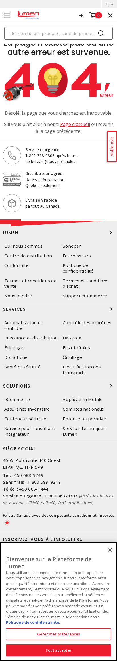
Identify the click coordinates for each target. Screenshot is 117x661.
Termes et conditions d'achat (85, 283)
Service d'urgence (42, 149)
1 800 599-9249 (44, 482)
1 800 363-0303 (61, 496)
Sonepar (72, 246)
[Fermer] (110, 550)
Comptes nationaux (83, 409)
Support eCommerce (85, 295)
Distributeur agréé (43, 173)
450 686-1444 (33, 489)
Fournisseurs (77, 255)
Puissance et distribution (31, 338)
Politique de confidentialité (78, 268)
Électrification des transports (82, 369)
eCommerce (17, 399)
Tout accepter (58, 650)
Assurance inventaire (27, 409)
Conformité (16, 265)
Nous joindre (18, 295)
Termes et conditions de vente (30, 283)
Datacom (72, 338)
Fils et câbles (76, 347)
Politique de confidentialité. (33, 622)
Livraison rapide (41, 200)
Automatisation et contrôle (23, 325)
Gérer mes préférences (58, 634)
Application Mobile (83, 399)
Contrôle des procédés (87, 322)
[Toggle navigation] (7, 15)
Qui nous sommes (23, 246)
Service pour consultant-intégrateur (30, 431)
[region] (58, 601)
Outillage (72, 357)
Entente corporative (84, 418)
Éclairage (13, 347)
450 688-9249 (28, 475)
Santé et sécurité (22, 367)
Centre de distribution (28, 255)
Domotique (16, 357)
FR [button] (106, 3)
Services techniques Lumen (84, 431)
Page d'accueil (75, 124)
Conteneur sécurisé (25, 418)
